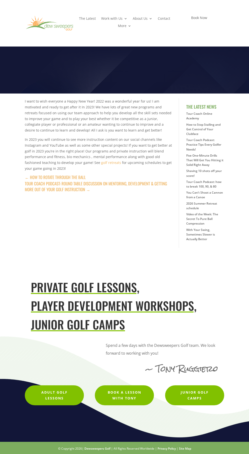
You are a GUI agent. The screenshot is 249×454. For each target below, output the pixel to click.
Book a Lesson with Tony (124, 395)
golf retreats (111, 162)
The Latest (87, 19)
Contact (164, 19)
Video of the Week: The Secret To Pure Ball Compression (202, 219)
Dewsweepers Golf (97, 448)
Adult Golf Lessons (54, 395)
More (122, 26)
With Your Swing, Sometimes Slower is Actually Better (200, 234)
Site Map (185, 448)
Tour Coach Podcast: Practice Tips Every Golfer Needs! (203, 144)
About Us (140, 19)
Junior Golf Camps (195, 395)
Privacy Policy (167, 448)
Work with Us (112, 19)
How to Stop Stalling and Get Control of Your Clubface (203, 129)
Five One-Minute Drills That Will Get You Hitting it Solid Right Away (204, 160)
